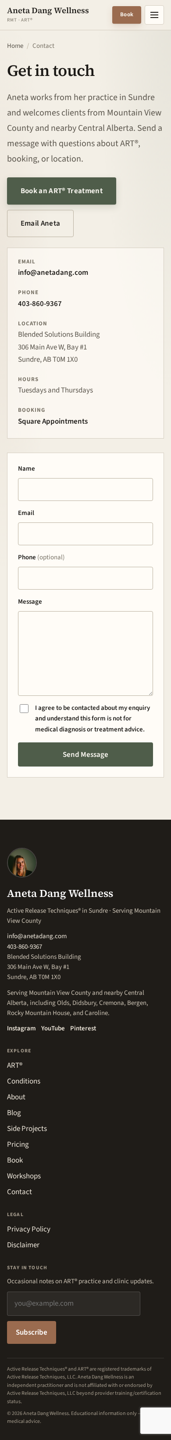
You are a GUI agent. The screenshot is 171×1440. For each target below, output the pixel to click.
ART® (14, 1065)
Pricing (18, 1144)
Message (30, 601)
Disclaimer (23, 1245)
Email (26, 513)
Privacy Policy (28, 1229)
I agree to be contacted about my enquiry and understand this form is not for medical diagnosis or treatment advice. (92, 718)
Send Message (85, 754)
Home (15, 45)
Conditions (23, 1081)
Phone (41, 557)
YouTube (53, 1028)
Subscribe (31, 1332)
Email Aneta (41, 223)
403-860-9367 (40, 304)
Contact (19, 1192)
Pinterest (83, 1028)
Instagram (21, 1028)
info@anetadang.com (53, 272)
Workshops (24, 1176)
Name (26, 468)
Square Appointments (53, 421)
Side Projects (27, 1128)
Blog (14, 1113)
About (16, 1097)
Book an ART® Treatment (68, 194)
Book (126, 14)
